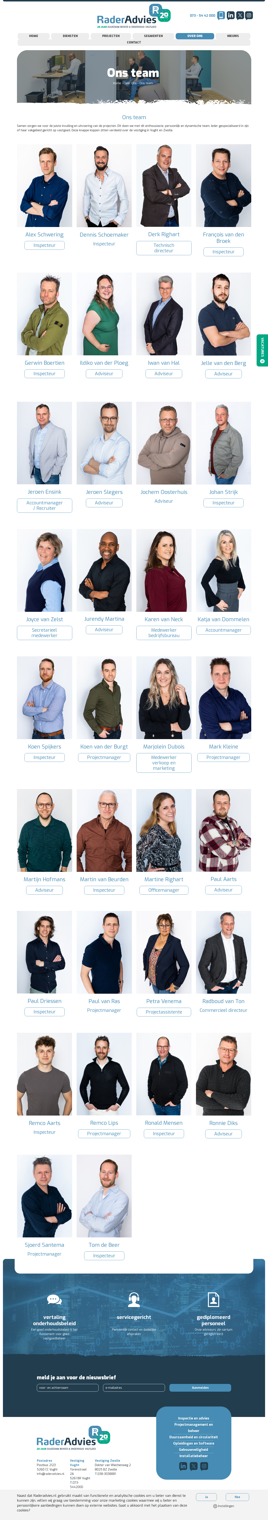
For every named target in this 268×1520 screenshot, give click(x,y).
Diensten (70, 36)
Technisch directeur (163, 248)
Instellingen (225, 1506)
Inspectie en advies (193, 1418)
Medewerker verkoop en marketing (164, 762)
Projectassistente (164, 1012)
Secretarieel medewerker (44, 633)
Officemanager (163, 890)
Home (33, 36)
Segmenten (153, 36)
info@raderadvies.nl (50, 1474)
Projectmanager (104, 757)
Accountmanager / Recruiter (44, 505)
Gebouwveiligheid (193, 1449)
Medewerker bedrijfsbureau (163, 633)
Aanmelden (200, 1388)
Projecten (111, 36)
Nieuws (233, 36)
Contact (134, 43)
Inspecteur (45, 245)
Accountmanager (223, 630)
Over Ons (195, 36)
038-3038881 (105, 1474)
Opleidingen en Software (193, 1443)
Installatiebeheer (193, 1456)
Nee (237, 1497)
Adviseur (104, 374)
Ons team (146, 83)
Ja (206, 1497)
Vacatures (262, 350)
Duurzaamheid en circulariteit (193, 1437)
